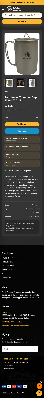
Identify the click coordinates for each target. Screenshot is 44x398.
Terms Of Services (9, 270)
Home (7, 91)
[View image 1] (9, 82)
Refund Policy (7, 262)
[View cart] (39, 386)
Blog (4, 274)
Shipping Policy (8, 266)
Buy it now (22, 131)
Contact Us (6, 278)
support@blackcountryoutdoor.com (16, 326)
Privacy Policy (7, 258)
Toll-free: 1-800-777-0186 (12, 322)
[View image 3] (32, 82)
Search (22, 21)
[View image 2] (20, 82)
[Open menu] (2, 8)
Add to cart (22, 124)
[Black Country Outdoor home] (14, 8)
